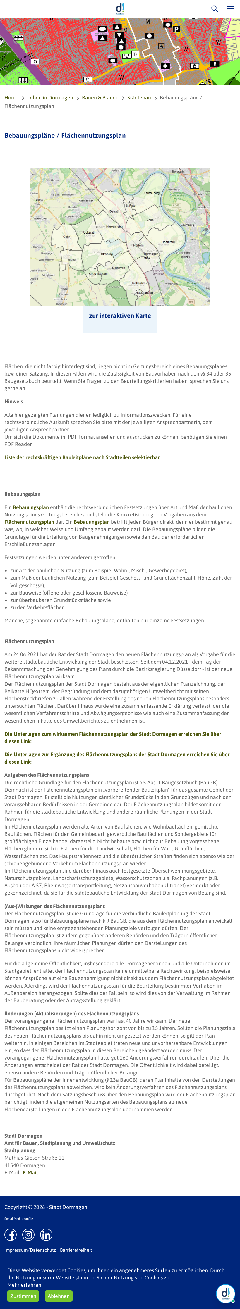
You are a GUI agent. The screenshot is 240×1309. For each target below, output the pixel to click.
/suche (213, 8)
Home (11, 97)
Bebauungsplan (31, 507)
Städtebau (139, 97)
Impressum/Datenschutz (30, 1250)
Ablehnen (59, 1296)
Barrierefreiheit (76, 1250)
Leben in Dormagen (50, 97)
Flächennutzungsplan (29, 522)
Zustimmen (23, 1296)
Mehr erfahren (24, 1285)
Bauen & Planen (100, 97)
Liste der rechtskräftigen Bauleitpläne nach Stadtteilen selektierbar (82, 457)
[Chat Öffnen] (225, 1293)
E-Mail (30, 1173)
